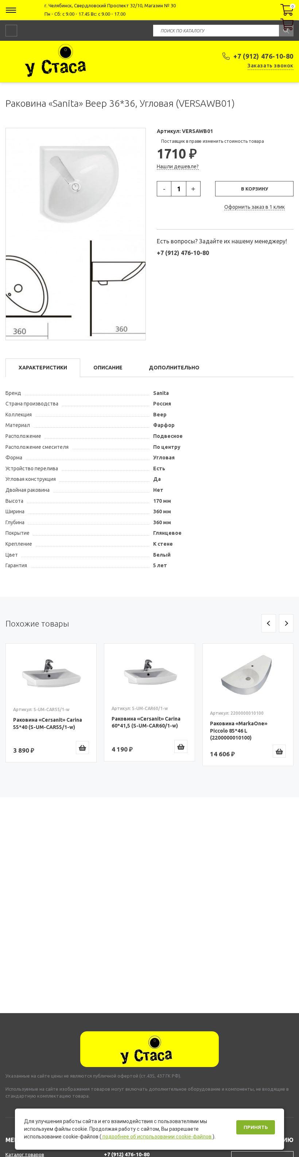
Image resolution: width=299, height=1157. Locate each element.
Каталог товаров (24, 1154)
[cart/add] (82, 747)
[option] (51, 702)
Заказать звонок (271, 65)
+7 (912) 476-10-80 (263, 56)
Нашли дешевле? (178, 166)
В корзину (254, 188)
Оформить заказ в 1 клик (254, 207)
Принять (256, 1127)
